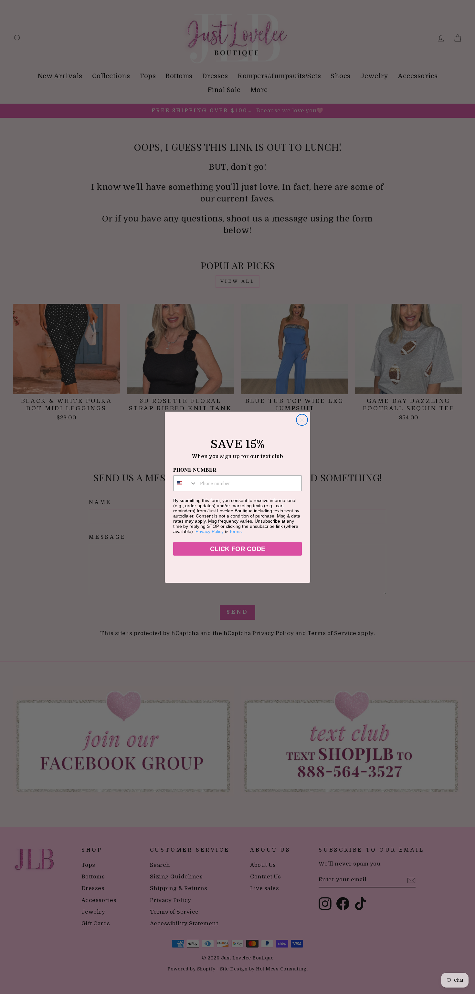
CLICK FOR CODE (237, 548)
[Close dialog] (302, 419)
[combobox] (185, 483)
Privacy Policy (209, 531)
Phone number (194, 469)
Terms (235, 531)
